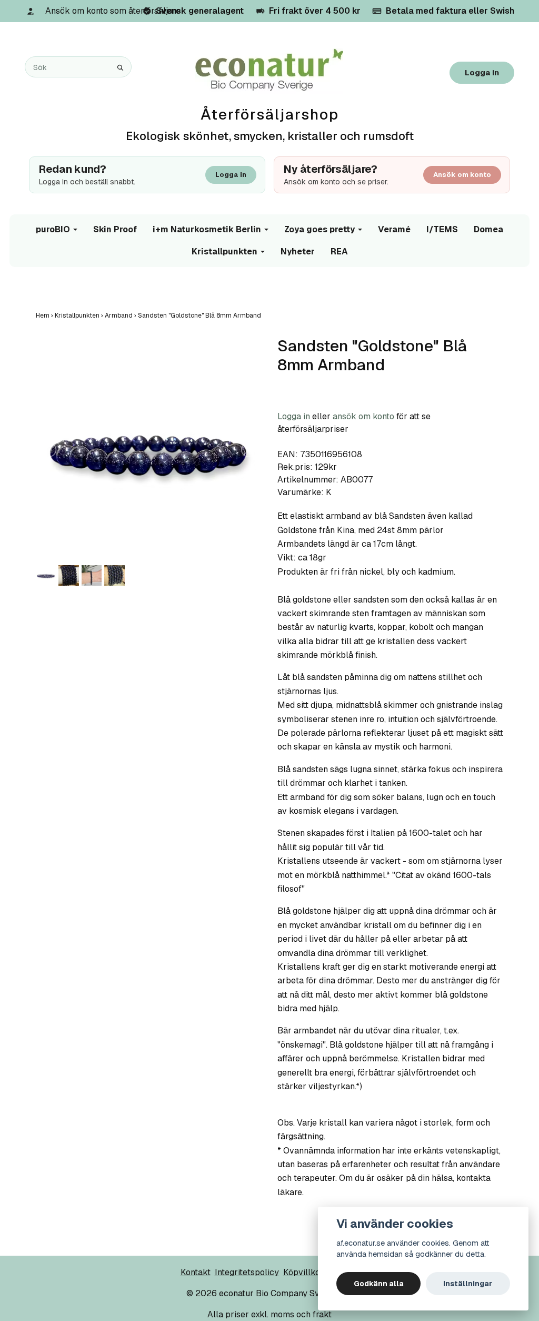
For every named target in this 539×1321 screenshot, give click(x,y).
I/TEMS (442, 229)
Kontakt (196, 1272)
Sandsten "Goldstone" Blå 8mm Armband (200, 315)
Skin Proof (115, 229)
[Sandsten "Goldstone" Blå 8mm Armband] (149, 450)
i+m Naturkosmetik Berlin (207, 229)
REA (339, 251)
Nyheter (298, 251)
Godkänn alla (379, 1283)
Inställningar (467, 1283)
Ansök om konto (462, 174)
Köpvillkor (303, 1272)
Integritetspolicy (247, 1272)
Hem (45, 315)
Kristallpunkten (224, 251)
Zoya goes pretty (319, 229)
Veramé (394, 229)
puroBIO (53, 229)
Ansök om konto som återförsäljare (113, 10)
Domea (488, 229)
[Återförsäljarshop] (269, 70)
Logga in (482, 72)
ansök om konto (363, 416)
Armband (121, 315)
